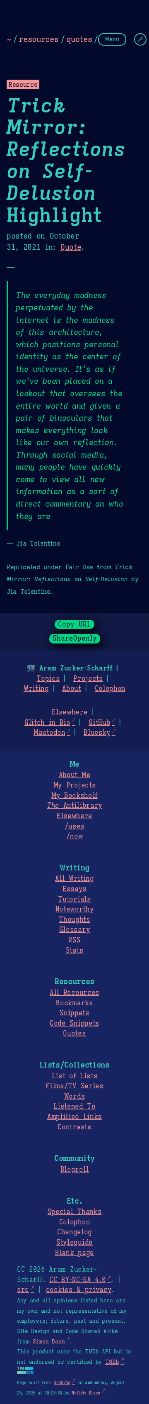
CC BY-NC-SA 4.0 (77, 1280)
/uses (74, 826)
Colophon (110, 689)
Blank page (74, 1253)
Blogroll (74, 1169)
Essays (74, 889)
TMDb (112, 1362)
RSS (74, 940)
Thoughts (74, 920)
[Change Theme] (140, 39)
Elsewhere (69, 712)
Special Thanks (75, 1212)
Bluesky (97, 733)
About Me (74, 775)
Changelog (74, 1232)
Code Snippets (74, 1023)
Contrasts (74, 1127)
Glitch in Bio (47, 723)
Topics (48, 679)
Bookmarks (74, 1003)
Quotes (74, 1033)
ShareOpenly (75, 638)
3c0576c (62, 1382)
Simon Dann (49, 1341)
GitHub (99, 723)
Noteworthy (74, 909)
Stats (74, 950)
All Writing (74, 879)
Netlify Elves (86, 1393)
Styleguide (74, 1242)
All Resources (74, 993)
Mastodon (49, 733)
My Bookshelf (74, 796)
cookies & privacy (79, 1290)
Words (74, 1096)
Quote (70, 247)
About (71, 689)
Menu (112, 39)
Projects (88, 679)
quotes (79, 39)
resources (38, 39)
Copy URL (74, 624)
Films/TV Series (74, 1086)
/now (74, 836)
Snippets (74, 1013)
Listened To (74, 1106)
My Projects (74, 785)
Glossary (74, 930)
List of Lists (75, 1076)
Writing (36, 689)
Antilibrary (74, 806)
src (23, 1290)
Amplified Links (74, 1117)
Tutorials (74, 899)
